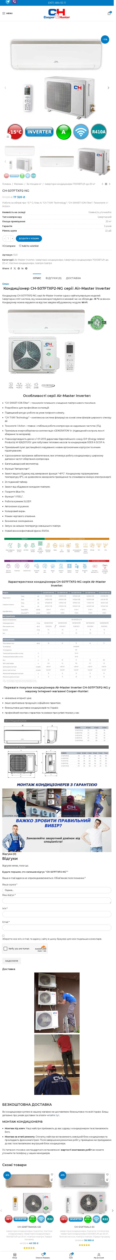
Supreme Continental (98, 1231)
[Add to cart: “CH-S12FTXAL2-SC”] (107, 1179)
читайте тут (53, 1115)
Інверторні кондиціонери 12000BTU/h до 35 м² (84, 1234)
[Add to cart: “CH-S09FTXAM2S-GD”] (52, 1179)
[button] (5, 88)
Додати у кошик (29, 238)
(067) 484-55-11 (57, 2)
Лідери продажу (101, 1236)
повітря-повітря (35, 1236)
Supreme (38, 1231)
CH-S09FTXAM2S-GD (29, 1227)
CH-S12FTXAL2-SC (84, 1227)
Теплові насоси (67, 1236)
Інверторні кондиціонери (19, 1231)
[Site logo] (57, 13)
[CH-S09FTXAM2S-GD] (29, 1197)
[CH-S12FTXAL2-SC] (85, 1197)
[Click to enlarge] (8, 136)
